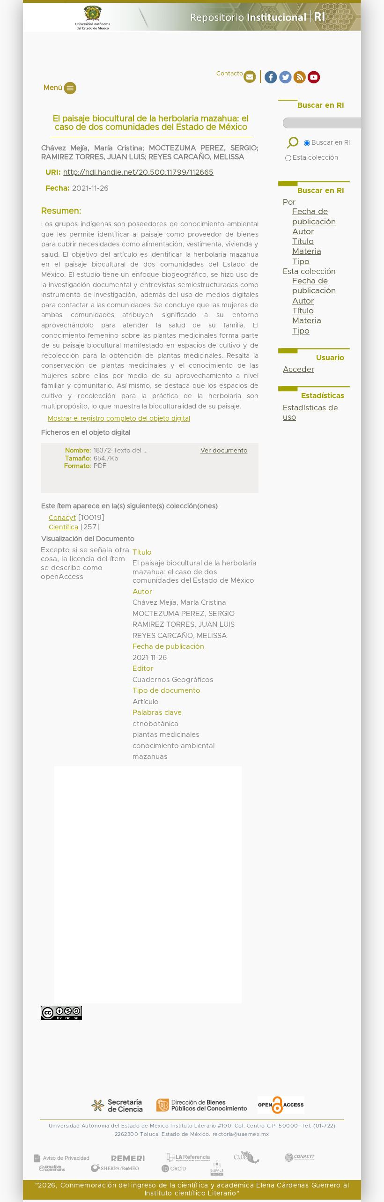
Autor (303, 232)
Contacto (229, 74)
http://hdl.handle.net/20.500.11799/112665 (138, 172)
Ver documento (224, 450)
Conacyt (62, 518)
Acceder (298, 369)
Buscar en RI (330, 143)
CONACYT (299, 1147)
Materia (306, 251)
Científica (63, 527)
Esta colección (315, 158)
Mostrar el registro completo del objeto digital (119, 419)
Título (303, 241)
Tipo (301, 262)
